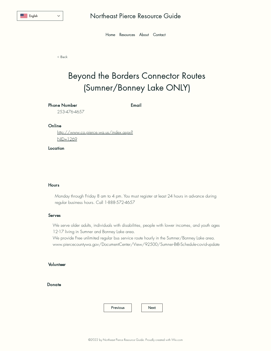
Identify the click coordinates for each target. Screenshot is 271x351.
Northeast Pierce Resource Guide (135, 16)
